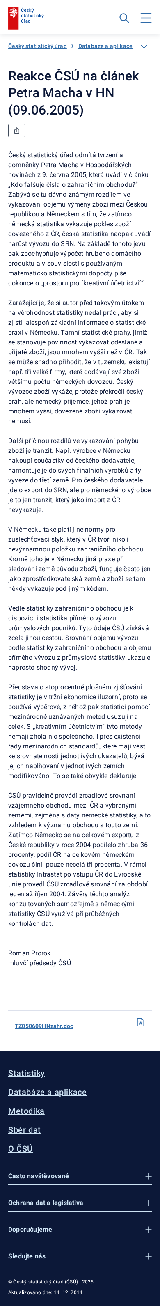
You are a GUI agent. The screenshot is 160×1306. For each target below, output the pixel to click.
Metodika (26, 1111)
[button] (80, 1176)
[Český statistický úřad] (26, 18)
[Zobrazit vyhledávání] (124, 18)
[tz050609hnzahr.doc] (140, 1022)
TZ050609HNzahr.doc (44, 1026)
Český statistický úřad (37, 46)
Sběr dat (24, 1130)
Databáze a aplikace (105, 46)
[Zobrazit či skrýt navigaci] (144, 46)
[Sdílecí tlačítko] (16, 130)
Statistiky (26, 1073)
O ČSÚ (20, 1149)
